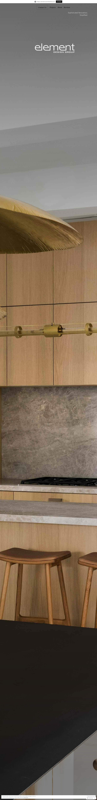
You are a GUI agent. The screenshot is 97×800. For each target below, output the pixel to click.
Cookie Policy (25, 797)
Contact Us (42, 7)
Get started (59, 1)
